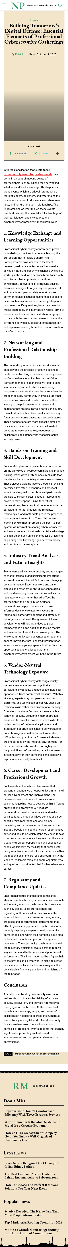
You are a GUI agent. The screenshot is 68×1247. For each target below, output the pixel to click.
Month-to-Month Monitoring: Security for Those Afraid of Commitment (32, 1231)
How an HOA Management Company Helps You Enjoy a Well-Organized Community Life (31, 1136)
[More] (57, 153)
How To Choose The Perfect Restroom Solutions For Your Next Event (32, 1186)
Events (34, 20)
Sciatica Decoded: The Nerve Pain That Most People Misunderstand (32, 1213)
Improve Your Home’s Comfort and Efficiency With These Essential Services (32, 1112)
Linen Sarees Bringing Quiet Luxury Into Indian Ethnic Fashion (33, 1165)
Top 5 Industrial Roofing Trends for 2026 (33, 1222)
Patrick (19, 54)
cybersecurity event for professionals (37, 1053)
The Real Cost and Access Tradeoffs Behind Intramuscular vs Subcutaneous (31, 1176)
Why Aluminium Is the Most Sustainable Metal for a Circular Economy (32, 1124)
